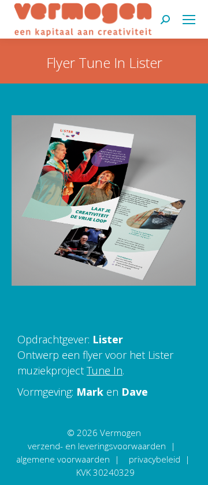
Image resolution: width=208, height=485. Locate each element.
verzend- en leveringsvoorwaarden (97, 446)
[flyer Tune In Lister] (104, 200)
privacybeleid (154, 459)
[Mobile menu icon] (188, 19)
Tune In (104, 370)
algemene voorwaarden (63, 459)
